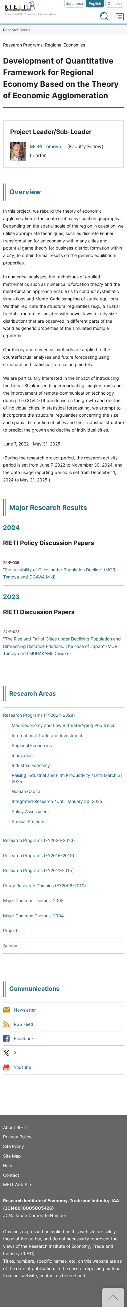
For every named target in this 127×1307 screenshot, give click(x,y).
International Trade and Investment (47, 735)
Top (113, 1297)
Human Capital (26, 791)
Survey (10, 945)
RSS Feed (23, 1024)
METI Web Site (17, 1184)
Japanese (74, 3)
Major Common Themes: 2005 (33, 900)
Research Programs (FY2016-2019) (38, 855)
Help (7, 1165)
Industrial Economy (31, 765)
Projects (11, 930)
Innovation (22, 755)
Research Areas (16, 30)
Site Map (12, 1156)
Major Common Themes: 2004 (33, 915)
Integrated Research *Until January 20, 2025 (57, 801)
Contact (11, 1175)
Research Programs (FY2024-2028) (39, 715)
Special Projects (28, 821)
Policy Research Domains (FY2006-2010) (44, 885)
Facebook (24, 1038)
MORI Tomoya (46, 146)
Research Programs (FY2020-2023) (39, 840)
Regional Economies (32, 745)
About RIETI (15, 1127)
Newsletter (25, 1010)
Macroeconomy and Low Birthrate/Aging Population (64, 725)
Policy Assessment (30, 811)
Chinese (115, 3)
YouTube (22, 1067)
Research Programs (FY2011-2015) (38, 870)
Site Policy (13, 1146)
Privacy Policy (17, 1136)
